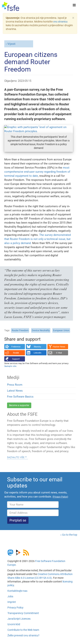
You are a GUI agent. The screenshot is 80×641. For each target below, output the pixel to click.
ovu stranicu (60, 21)
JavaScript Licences (19, 618)
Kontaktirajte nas (17, 590)
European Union (61, 330)
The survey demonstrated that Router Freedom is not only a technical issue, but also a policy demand (37, 239)
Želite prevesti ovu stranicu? (23, 635)
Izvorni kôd (13, 624)
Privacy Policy (15, 607)
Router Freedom (20, 330)
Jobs (10, 596)
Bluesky (37, 346)
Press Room (14, 384)
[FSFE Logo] (10, 6)
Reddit (16, 353)
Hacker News (59, 346)
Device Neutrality (41, 330)
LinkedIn (37, 353)
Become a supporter (19, 405)
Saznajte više (15, 457)
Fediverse (15, 346)
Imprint (11, 601)
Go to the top (69, 534)
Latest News (15, 390)
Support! (16, 359)
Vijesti (11, 44)
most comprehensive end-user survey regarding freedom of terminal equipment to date (37, 171)
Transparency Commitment (23, 613)
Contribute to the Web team (23, 629)
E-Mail (59, 353)
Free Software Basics (20, 396)
